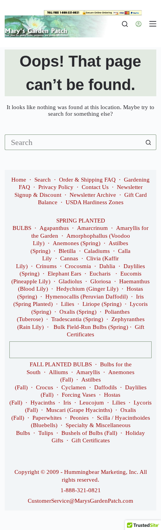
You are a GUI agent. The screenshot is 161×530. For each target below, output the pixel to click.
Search (42, 180)
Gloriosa (100, 281)
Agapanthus (54, 228)
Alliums (58, 372)
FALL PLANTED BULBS (61, 364)
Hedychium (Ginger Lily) (87, 289)
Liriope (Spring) (102, 304)
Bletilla (67, 251)
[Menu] (152, 23)
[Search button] (148, 142)
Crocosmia (78, 266)
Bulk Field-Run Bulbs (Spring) (91, 327)
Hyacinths (42, 402)
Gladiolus (70, 281)
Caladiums (97, 251)
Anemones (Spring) (76, 243)
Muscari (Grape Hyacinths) (79, 410)
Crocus (44, 387)
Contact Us (95, 187)
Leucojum (91, 402)
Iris (67, 402)
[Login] (138, 24)
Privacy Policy (55, 187)
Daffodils (105, 387)
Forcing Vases (79, 395)
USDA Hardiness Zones (94, 202)
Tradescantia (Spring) (77, 319)
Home (18, 180)
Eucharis (100, 273)
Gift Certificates (91, 440)
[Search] (125, 24)
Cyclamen (73, 387)
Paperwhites (47, 418)
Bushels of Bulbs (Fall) (89, 433)
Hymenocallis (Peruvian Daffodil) (86, 296)
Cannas (69, 258)
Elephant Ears (64, 273)
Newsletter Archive (93, 195)
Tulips (45, 433)
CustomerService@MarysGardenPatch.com (80, 501)
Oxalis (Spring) (78, 312)
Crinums (46, 266)
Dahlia (107, 266)
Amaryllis (88, 372)
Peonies (79, 418)
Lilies (67, 304)
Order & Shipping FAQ (87, 180)
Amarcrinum (92, 228)
